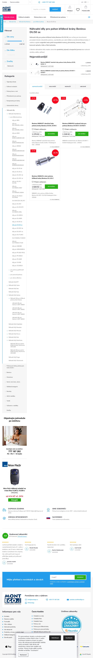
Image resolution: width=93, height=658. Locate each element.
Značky (9, 410)
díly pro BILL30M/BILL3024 (17, 124)
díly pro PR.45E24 (17, 256)
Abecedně (83, 86)
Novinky (9, 391)
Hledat (55, 9)
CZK (85, 2)
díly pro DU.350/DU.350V (17, 187)
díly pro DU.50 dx (17, 222)
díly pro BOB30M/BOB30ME (18, 154)
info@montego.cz (33, 599)
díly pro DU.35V (16, 204)
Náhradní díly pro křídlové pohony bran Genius (17, 299)
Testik (8, 401)
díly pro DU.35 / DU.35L (16, 182)
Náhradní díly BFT (14, 282)
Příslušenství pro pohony (14, 96)
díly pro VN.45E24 (17, 265)
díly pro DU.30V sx (17, 178)
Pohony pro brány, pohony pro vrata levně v (15, 367)
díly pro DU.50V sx (17, 231)
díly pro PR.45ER (17, 259)
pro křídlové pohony (16, 117)
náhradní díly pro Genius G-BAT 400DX (18, 313)
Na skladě (11, 55)
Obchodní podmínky (10, 627)
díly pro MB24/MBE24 (18, 249)
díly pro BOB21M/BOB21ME (18, 142)
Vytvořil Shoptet (86, 654)
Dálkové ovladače (12, 86)
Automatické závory (12, 105)
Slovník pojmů (8, 637)
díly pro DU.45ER (17, 218)
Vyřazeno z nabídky (12, 405)
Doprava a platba (14, 2)
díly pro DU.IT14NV (17, 235)
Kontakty (4, 2)
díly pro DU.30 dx (17, 168)
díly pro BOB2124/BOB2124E (18, 137)
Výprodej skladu (11, 82)
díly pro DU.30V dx (17, 175)
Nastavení (23, 655)
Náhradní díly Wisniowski (16, 360)
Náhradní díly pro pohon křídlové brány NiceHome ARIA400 (17, 351)
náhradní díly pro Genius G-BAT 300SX (18, 308)
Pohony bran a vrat (12, 91)
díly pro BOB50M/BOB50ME (18, 164)
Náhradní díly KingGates (15, 324)
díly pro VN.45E (16, 262)
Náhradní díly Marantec (15, 327)
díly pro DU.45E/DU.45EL (17, 211)
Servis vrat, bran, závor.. (13, 382)
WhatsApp (31, 603)
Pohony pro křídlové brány (41, 626)
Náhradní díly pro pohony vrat (42, 632)
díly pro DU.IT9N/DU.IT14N (17, 242)
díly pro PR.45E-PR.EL (18, 252)
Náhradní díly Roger (14, 357)
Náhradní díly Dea (14, 288)
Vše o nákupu (8, 624)
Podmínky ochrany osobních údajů (14, 632)
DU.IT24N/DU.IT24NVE (18, 238)
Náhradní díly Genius (14, 295)
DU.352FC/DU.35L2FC (18, 201)
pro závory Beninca (15, 278)
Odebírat (80, 577)
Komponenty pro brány (13, 101)
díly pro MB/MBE (17, 246)
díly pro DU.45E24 (17, 215)
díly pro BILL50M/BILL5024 (17, 129)
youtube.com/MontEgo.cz (77, 599)
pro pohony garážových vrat (17, 270)
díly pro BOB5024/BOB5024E (18, 159)
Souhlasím (69, 638)
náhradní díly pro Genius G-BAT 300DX (18, 304)
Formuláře (7, 621)
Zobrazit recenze (22, 536)
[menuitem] (9, 17)
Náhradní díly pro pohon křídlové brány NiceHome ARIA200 (17, 345)
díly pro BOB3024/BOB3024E (18, 150)
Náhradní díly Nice (14, 337)
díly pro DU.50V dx (17, 228)
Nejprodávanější (37, 86)
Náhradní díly (11, 110)
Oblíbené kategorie (12, 387)
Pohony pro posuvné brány (41, 629)
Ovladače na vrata (39, 616)
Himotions (10, 377)
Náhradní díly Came (14, 285)
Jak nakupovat (8, 629)
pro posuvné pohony (16, 274)
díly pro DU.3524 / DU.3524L (17, 196)
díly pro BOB (15, 133)
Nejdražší (68, 86)
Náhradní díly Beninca (15, 114)
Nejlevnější (52, 86)
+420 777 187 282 (54, 599)
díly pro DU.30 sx (17, 172)
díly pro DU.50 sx (17, 225)
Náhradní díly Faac (14, 292)
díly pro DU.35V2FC (18, 207)
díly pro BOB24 (16, 146)
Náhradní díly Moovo (14, 334)
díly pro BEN (15, 120)
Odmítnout (55, 638)
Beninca (10, 66)
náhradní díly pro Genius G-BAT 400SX (18, 318)
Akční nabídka (11, 396)
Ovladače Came (38, 621)
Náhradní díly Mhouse (15, 331)
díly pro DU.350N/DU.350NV (18, 192)
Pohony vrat (37, 624)
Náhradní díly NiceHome (15, 340)
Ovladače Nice (38, 618)
